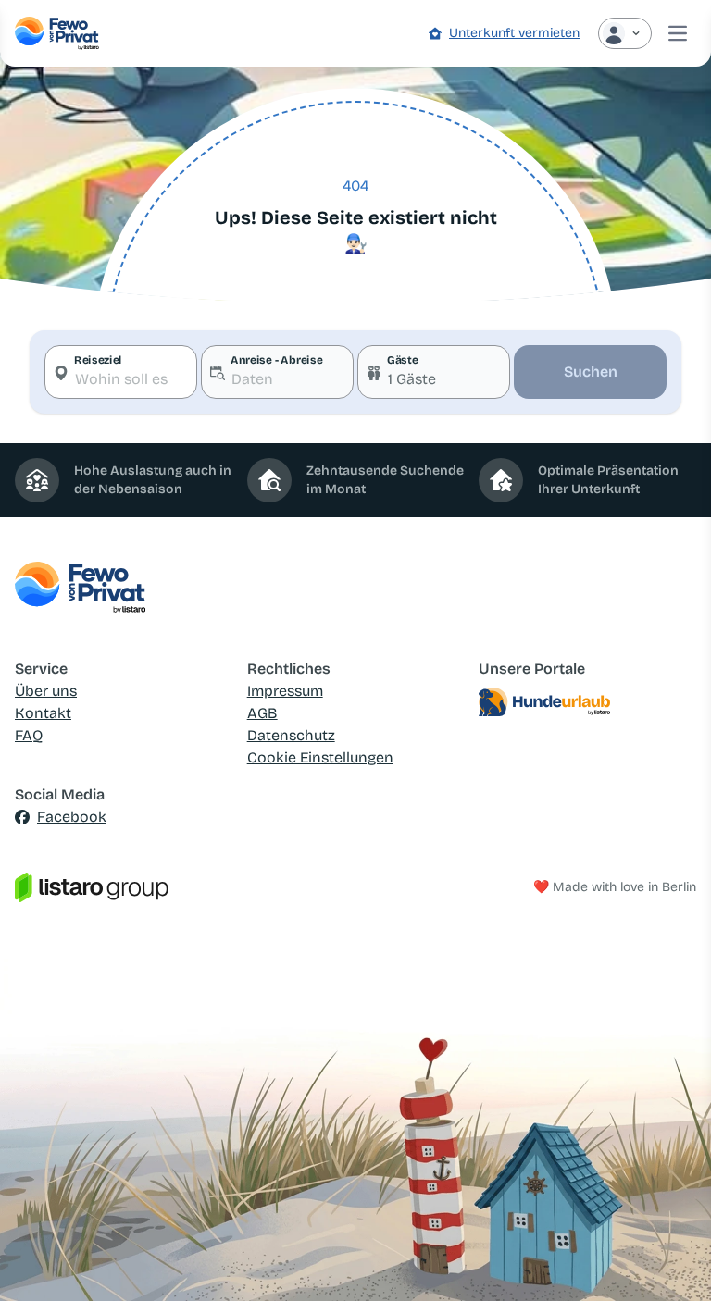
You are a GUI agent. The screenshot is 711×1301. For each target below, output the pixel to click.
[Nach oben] (670, 1260)
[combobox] (120, 372)
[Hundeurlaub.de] (587, 702)
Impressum (285, 691)
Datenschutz (291, 735)
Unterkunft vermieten (514, 33)
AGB (262, 713)
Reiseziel (98, 359)
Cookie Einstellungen (320, 757)
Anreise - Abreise (276, 359)
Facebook (71, 816)
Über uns (46, 691)
